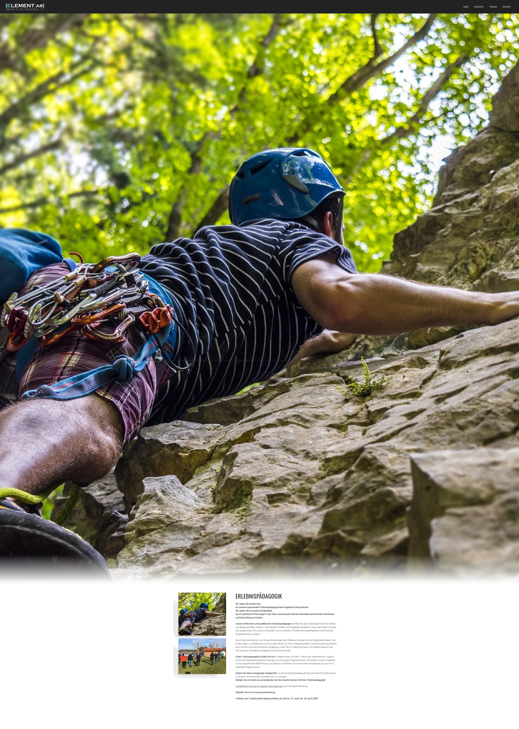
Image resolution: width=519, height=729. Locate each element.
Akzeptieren (75, 367)
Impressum (271, 372)
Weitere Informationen (253, 372)
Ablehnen (93, 367)
